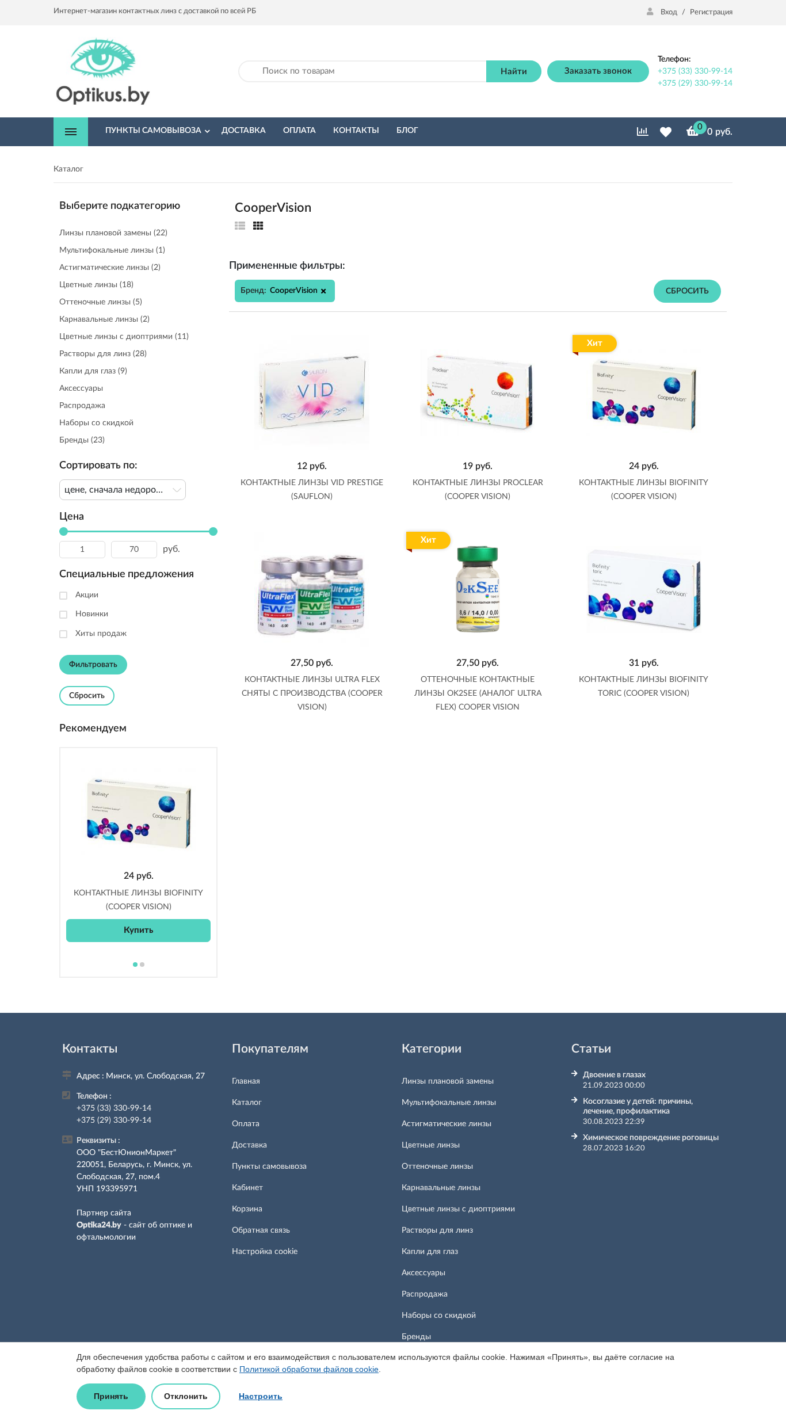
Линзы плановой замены (448, 1081)
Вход (669, 12)
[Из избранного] (240, 226)
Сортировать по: (98, 465)
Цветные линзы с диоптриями (458, 1209)
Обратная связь (261, 1230)
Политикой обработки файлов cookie (309, 1369)
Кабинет (247, 1188)
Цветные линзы (431, 1145)
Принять (111, 1396)
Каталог (247, 1103)
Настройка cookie (264, 1252)
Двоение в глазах (614, 1075)
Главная (246, 1081)
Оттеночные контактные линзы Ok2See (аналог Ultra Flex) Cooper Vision (477, 693)
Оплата (246, 1124)
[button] (323, 291)
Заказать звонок (598, 71)
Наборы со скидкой (439, 1316)
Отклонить (186, 1396)
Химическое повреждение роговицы (651, 1138)
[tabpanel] (138, 848)
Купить (138, 930)
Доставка (249, 1145)
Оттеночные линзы (437, 1166)
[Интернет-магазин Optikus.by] (103, 70)
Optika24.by (99, 1225)
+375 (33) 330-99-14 (695, 71)
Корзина (247, 1209)
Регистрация (711, 12)
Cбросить (687, 291)
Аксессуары (423, 1273)
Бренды (416, 1337)
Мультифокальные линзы (449, 1103)
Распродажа (425, 1294)
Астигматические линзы (446, 1124)
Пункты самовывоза (269, 1166)
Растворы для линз (437, 1230)
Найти (514, 71)
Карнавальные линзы (441, 1188)
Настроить (261, 1396)
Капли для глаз (430, 1252)
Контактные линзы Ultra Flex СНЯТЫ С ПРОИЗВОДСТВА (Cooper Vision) (312, 693)
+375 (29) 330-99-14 (695, 83)
